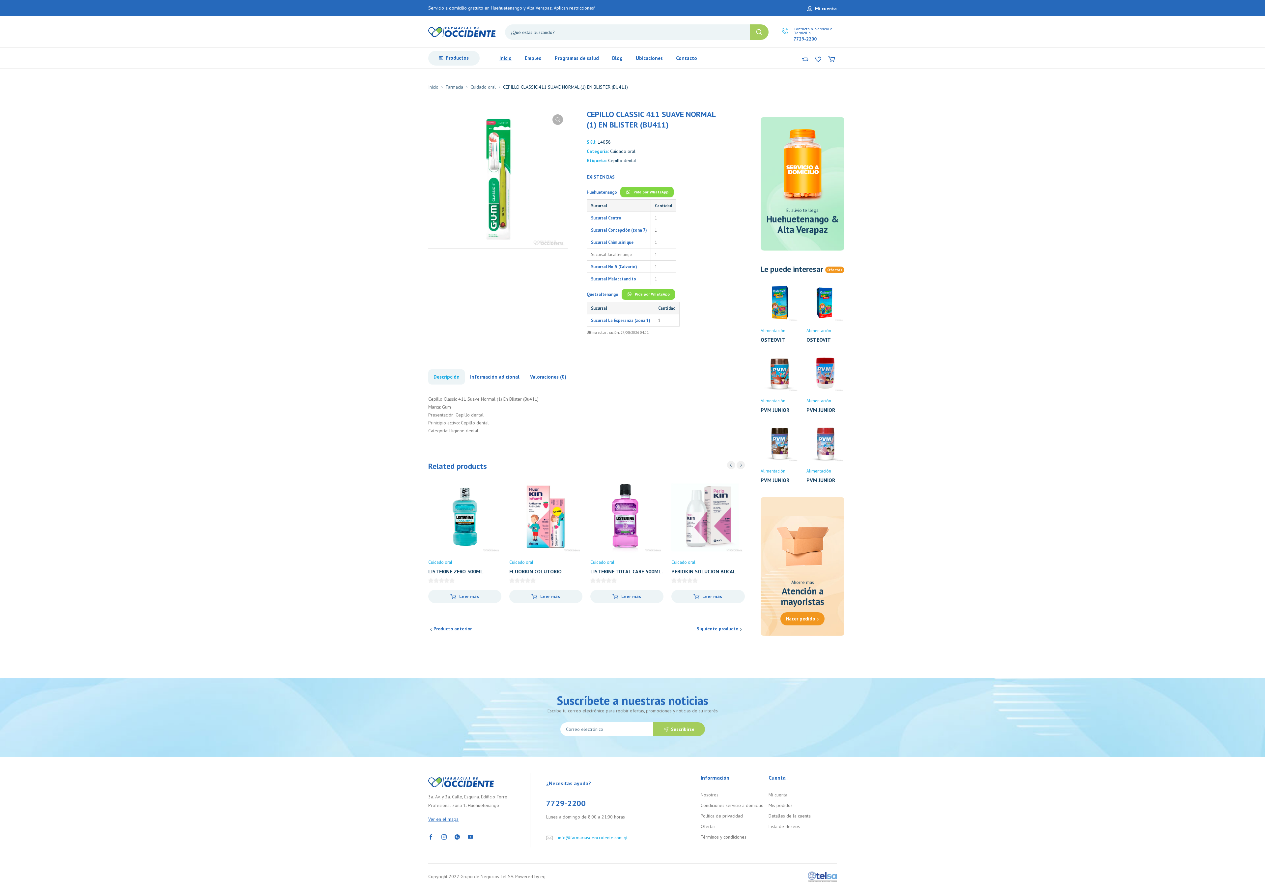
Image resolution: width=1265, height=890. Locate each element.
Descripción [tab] (447, 377)
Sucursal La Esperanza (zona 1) (620, 320)
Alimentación (773, 330)
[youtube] (470, 836)
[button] (557, 119)
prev (731, 465)
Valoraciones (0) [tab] (548, 377)
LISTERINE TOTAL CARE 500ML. (626, 571)
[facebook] (431, 836)
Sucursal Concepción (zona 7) (619, 230)
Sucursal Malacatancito (613, 278)
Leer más (469, 596)
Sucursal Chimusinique (612, 242)
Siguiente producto (717, 629)
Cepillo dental (622, 160)
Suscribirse (682, 729)
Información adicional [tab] (495, 377)
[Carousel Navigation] (736, 465)
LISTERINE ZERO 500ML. (456, 571)
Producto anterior (453, 629)
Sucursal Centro (606, 217)
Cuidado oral (483, 87)
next (741, 465)
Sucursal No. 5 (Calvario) (614, 266)
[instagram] (444, 836)
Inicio (433, 87)
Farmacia (454, 87)
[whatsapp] (457, 836)
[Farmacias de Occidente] (462, 31)
